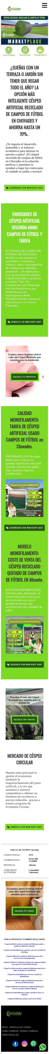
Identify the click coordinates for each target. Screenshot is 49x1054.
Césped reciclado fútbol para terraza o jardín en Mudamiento (25, 975)
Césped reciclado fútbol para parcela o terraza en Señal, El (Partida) (24, 951)
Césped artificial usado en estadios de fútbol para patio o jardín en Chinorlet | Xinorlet (24, 945)
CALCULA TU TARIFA (24, 911)
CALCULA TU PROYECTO (24, 377)
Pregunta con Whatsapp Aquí (26, 664)
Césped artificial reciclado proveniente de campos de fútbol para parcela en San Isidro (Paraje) (24, 963)
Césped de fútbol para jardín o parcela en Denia (24, 999)
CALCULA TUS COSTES (24, 719)
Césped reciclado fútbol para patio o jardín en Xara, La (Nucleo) (24, 994)
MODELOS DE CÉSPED (20, 1027)
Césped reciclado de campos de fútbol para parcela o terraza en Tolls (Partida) (24, 981)
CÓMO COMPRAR (10, 1031)
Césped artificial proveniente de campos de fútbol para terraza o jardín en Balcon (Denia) (24, 987)
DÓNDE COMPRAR (29, 1031)
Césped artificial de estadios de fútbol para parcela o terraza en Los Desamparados (24, 957)
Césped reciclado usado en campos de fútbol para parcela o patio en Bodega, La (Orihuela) (24, 969)
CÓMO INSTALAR (10, 1035)
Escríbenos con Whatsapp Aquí (26, 188)
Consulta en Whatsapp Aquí (26, 322)
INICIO (5, 1027)
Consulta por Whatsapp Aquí (26, 827)
